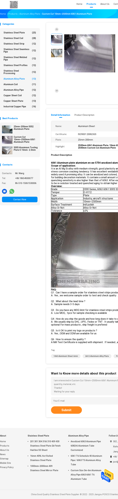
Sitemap (4, 458)
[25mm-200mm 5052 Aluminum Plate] (7, 129)
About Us (4, 450)
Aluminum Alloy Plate (20, 79)
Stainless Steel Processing (20, 72)
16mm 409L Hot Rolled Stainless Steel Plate (41, 458)
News (3, 454)
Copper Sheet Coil (20, 95)
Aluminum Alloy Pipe (20, 90)
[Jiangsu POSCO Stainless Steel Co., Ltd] (13, 4)
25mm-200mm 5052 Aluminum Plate (23, 127)
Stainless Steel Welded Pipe (20, 58)
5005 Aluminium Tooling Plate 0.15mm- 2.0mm (25, 148)
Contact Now (19, 199)
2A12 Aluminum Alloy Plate (97, 356)
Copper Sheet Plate (20, 101)
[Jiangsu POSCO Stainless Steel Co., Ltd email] (4, 191)
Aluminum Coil (20, 84)
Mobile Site (5, 463)
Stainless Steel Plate (20, 32)
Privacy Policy (7, 467)
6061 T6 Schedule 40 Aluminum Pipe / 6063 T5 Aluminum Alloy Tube (86, 460)
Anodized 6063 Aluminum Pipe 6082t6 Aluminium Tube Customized (86, 445)
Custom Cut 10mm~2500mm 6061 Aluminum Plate (24, 139)
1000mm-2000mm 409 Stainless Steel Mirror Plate (44, 468)
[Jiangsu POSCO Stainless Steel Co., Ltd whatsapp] (11, 191)
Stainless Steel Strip (20, 43)
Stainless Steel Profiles (20, 65)
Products (4, 446)
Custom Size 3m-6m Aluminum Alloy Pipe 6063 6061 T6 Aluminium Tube (86, 474)
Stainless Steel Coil (20, 38)
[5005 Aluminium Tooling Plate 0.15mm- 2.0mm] (7, 150)
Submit (66, 410)
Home (3, 441)
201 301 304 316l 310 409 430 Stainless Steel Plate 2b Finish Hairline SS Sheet (45, 445)
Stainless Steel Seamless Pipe (20, 50)
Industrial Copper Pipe (20, 106)
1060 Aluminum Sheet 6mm (66, 356)
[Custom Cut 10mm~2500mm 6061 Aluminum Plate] (7, 140)
